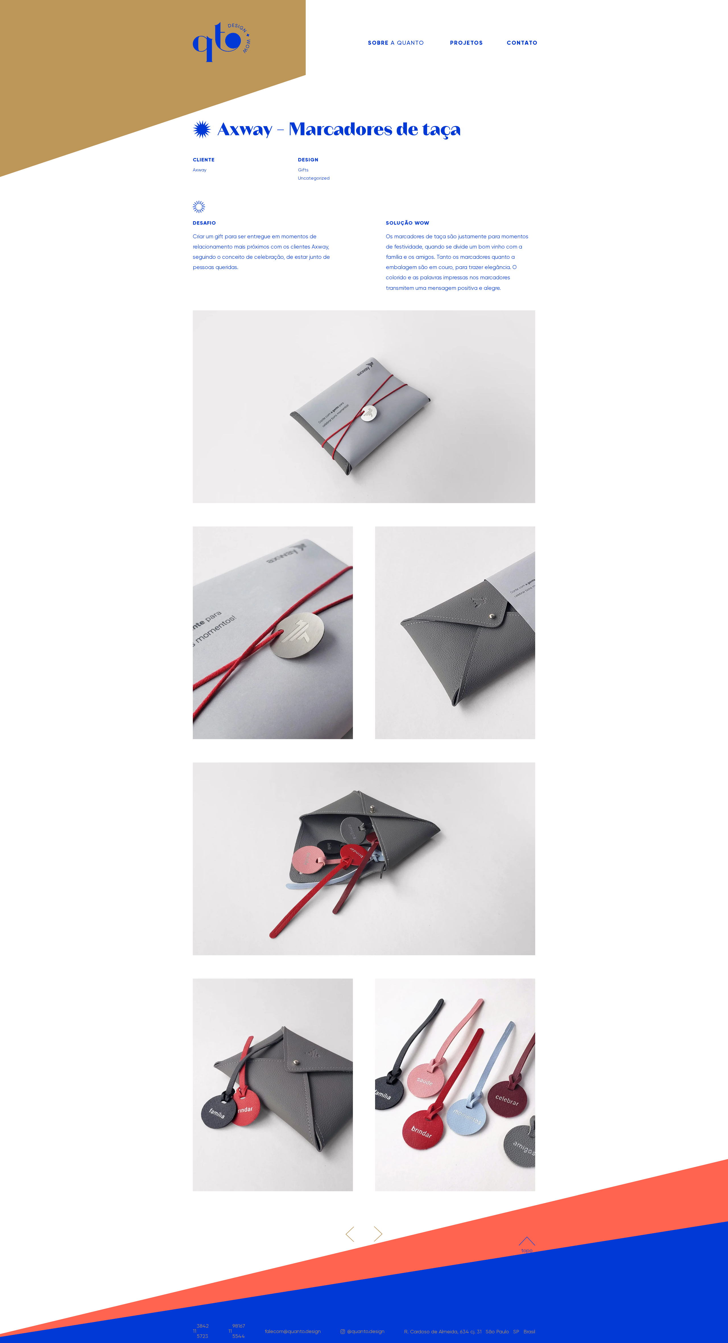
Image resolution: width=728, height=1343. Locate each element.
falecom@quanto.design (293, 1331)
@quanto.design (365, 1331)
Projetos (466, 43)
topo (527, 1246)
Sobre (396, 43)
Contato (521, 43)
